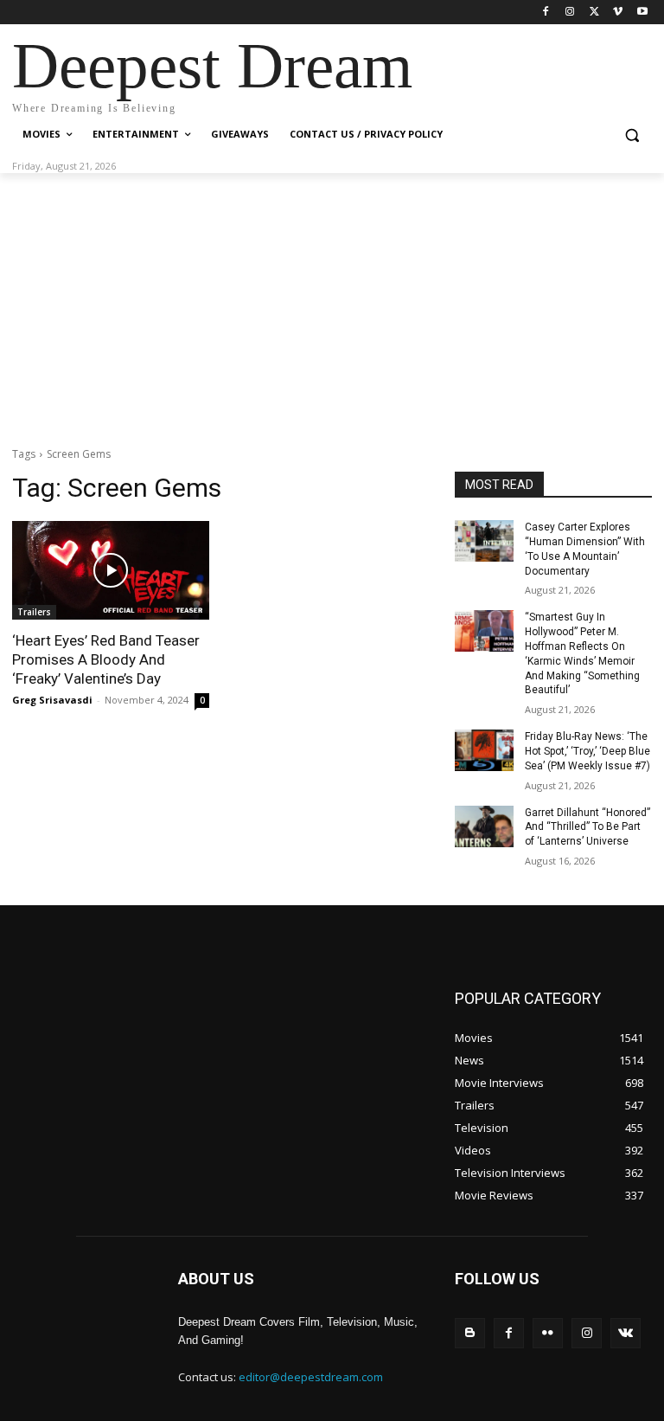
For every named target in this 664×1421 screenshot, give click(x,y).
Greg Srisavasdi (52, 699)
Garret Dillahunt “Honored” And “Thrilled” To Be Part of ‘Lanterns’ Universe (587, 827)
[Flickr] (548, 1333)
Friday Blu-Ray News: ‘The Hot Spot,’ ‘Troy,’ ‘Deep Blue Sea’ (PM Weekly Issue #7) (587, 751)
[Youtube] (642, 13)
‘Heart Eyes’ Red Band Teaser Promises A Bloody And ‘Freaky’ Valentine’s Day (106, 659)
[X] (594, 13)
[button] (631, 134)
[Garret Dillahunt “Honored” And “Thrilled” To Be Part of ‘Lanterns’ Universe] (484, 826)
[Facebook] (546, 13)
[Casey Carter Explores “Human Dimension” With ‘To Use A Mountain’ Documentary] (484, 541)
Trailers (34, 612)
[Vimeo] (618, 13)
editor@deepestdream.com (311, 1377)
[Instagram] (570, 13)
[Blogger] (470, 1333)
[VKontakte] (625, 1333)
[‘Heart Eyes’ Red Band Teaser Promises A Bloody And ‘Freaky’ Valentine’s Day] (110, 570)
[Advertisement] (332, 303)
